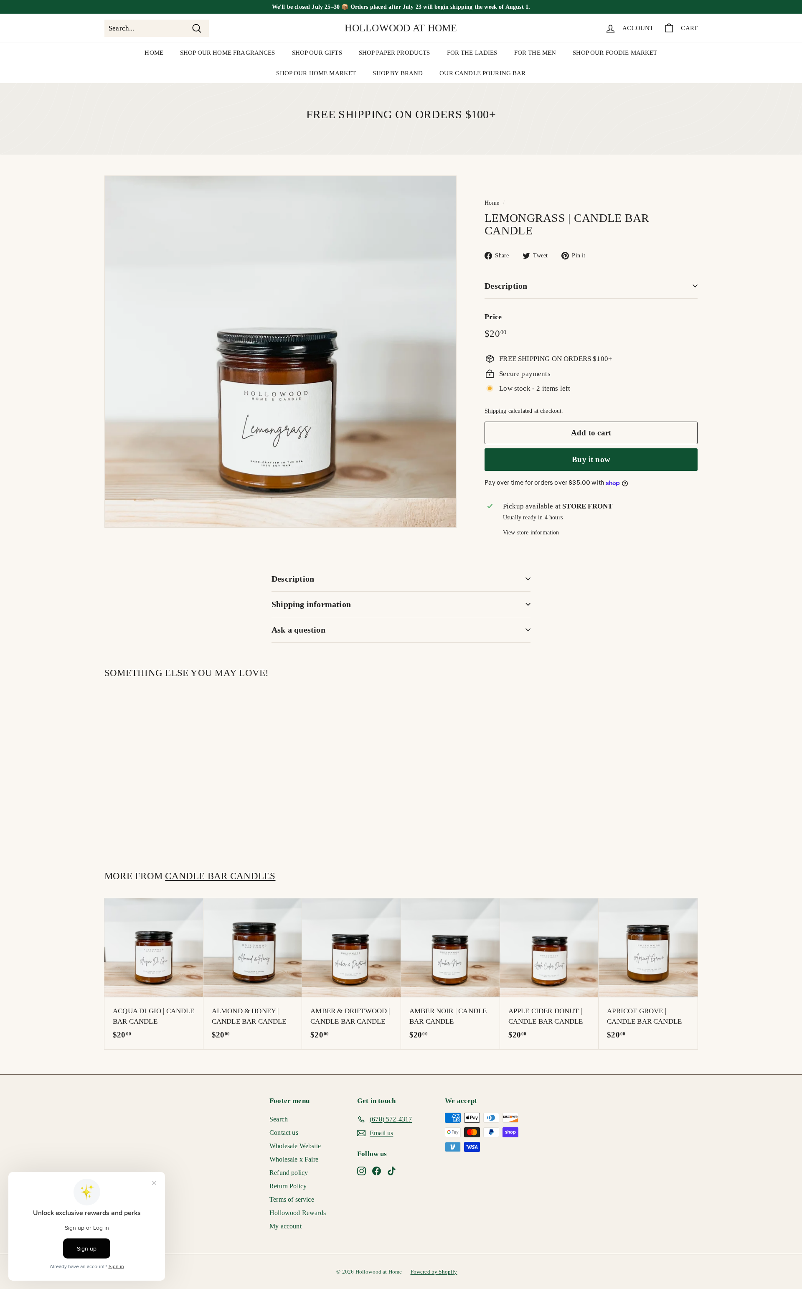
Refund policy (288, 1172)
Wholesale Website (295, 1145)
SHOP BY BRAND (398, 73)
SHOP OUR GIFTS (317, 52)
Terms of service (291, 1199)
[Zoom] (280, 351)
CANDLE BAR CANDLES (220, 875)
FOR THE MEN (535, 52)
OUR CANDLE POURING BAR (482, 73)
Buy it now (591, 459)
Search (278, 1119)
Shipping (495, 410)
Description (506, 285)
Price (493, 317)
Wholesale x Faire (293, 1159)
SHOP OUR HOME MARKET (316, 73)
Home (492, 202)
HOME (154, 52)
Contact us (283, 1132)
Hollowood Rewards (297, 1212)
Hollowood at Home (401, 28)
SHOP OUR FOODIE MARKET (615, 52)
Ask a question (298, 629)
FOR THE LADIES (472, 52)
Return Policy (288, 1186)
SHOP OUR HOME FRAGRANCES (227, 52)
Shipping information (311, 604)
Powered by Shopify (434, 1272)
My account (285, 1226)
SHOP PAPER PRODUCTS (394, 52)
